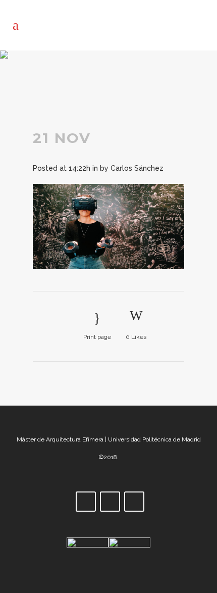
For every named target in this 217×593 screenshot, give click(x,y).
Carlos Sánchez (137, 168)
